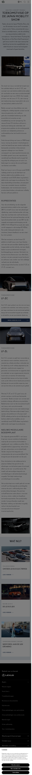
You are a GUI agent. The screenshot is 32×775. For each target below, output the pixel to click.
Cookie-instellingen (15, 772)
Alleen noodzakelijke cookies (16, 768)
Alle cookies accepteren (15, 765)
